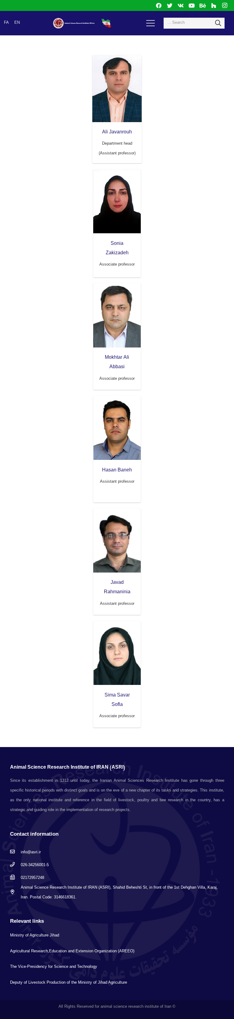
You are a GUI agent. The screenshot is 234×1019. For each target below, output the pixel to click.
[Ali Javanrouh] (117, 88)
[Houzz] (213, 5)
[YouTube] (191, 5)
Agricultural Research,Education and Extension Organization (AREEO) (72, 951)
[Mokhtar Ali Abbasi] (117, 315)
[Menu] (150, 23)
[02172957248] (15, 878)
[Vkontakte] (180, 5)
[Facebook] (158, 5)
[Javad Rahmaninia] (117, 540)
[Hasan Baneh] (117, 428)
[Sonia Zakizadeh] (117, 201)
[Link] (74, 23)
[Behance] (202, 5)
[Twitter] (169, 5)
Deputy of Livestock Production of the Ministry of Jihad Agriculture (68, 982)
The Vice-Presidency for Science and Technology (53, 966)
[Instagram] (224, 5)
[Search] (218, 23)
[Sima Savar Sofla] (117, 653)
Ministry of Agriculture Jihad (34, 935)
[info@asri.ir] (15, 852)
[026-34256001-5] (15, 865)
